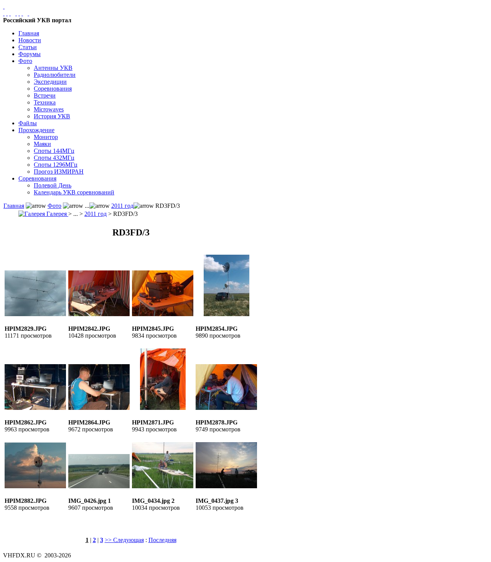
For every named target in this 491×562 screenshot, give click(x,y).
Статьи (27, 47)
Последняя (162, 540)
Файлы (27, 123)
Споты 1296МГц (55, 164)
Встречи (45, 95)
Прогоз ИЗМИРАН (59, 171)
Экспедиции (50, 81)
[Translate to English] (28, 13)
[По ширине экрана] (4, 13)
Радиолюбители (55, 74)
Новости (29, 40)
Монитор (46, 137)
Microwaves (49, 109)
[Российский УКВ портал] (4, 6)
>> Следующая (124, 540)
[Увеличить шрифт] (16, 13)
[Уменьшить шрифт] (22, 13)
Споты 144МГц (54, 151)
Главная (28, 33)
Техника (45, 102)
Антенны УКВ (53, 68)
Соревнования (53, 88)
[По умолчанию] (19, 13)
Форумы (29, 54)
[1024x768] (7, 13)
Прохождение (36, 130)
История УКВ (52, 116)
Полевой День (52, 185)
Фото (25, 61)
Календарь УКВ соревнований (74, 192)
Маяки (42, 144)
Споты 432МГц (54, 157)
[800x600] (10, 13)
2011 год (122, 205)
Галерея (56, 214)
